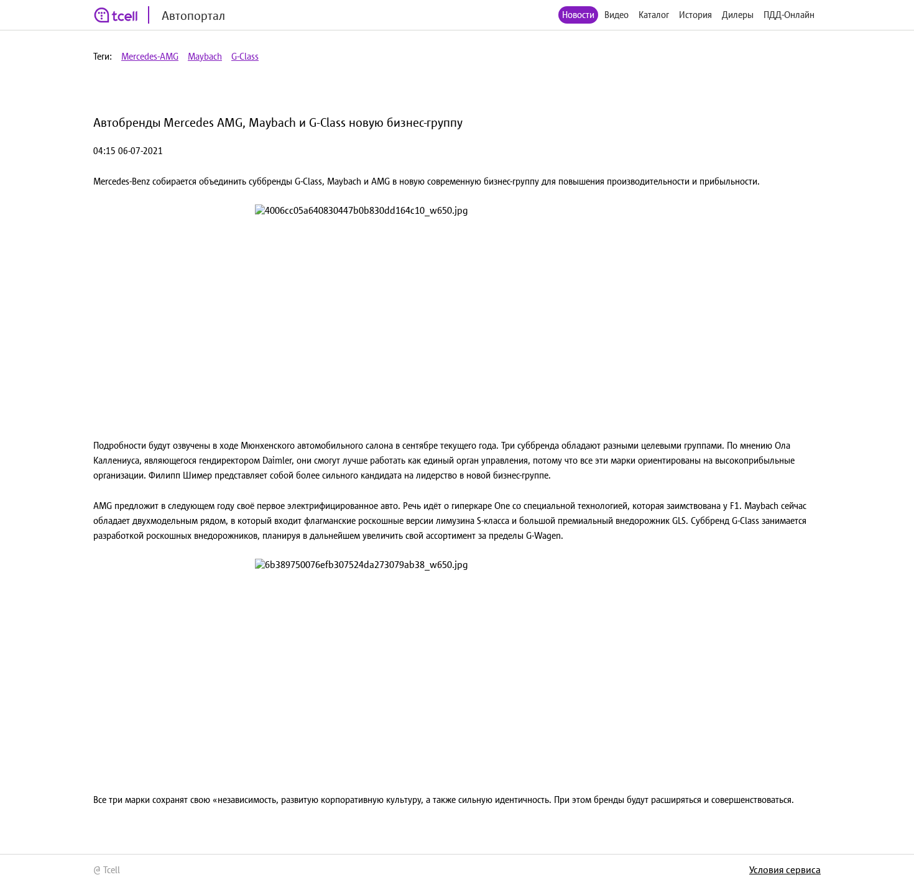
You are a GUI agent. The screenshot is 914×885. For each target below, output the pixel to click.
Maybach (205, 56)
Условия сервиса (785, 869)
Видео (616, 15)
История (695, 15)
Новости (578, 15)
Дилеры (738, 15)
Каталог (654, 15)
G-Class (245, 56)
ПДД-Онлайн (789, 15)
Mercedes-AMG (149, 56)
